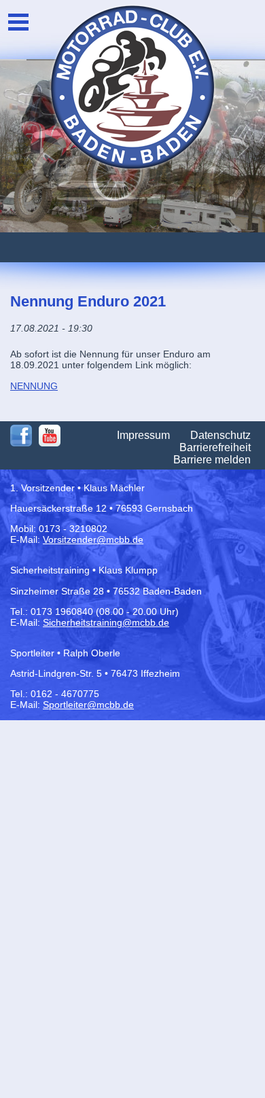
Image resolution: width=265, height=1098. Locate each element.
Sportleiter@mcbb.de (88, 704)
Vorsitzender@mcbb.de (93, 539)
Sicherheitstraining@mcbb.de (106, 622)
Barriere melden (212, 459)
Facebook (21, 435)
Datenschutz (220, 435)
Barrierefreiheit (215, 447)
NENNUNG (34, 385)
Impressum (143, 435)
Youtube (49, 435)
